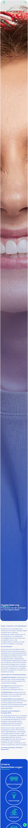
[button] (25, 2)
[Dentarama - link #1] (4, 2)
